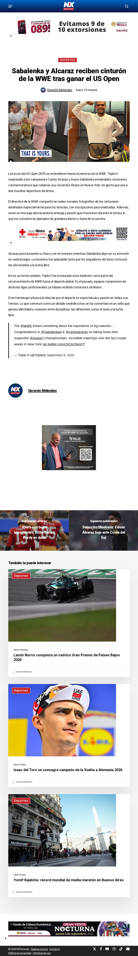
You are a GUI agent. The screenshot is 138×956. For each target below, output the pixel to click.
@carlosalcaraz (77, 332)
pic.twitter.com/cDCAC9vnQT (64, 344)
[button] (10, 6)
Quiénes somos (39, 949)
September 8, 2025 (60, 355)
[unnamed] (69, 938)
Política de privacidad (19, 953)
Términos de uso (42, 953)
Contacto (54, 949)
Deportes (67, 60)
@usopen (36, 338)
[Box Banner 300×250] (69, 472)
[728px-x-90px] (72, 242)
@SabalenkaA (51, 332)
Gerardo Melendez (59, 90)
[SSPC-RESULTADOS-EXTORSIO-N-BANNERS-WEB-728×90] (72, 35)
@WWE (26, 326)
